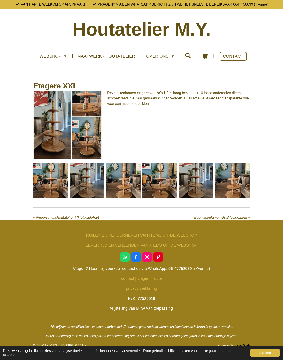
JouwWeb (242, 345)
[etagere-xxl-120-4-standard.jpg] (123, 180)
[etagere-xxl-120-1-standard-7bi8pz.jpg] (160, 180)
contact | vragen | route (141, 278)
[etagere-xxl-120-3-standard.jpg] (87, 180)
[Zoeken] (188, 55)
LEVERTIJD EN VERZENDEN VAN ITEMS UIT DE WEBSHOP (141, 245)
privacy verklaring (141, 288)
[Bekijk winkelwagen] (205, 56)
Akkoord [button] (265, 352)
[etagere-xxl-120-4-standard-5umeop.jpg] (232, 180)
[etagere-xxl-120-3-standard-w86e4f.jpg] (196, 180)
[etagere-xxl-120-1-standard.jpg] (50, 180)
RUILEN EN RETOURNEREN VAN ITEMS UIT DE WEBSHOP (141, 235)
